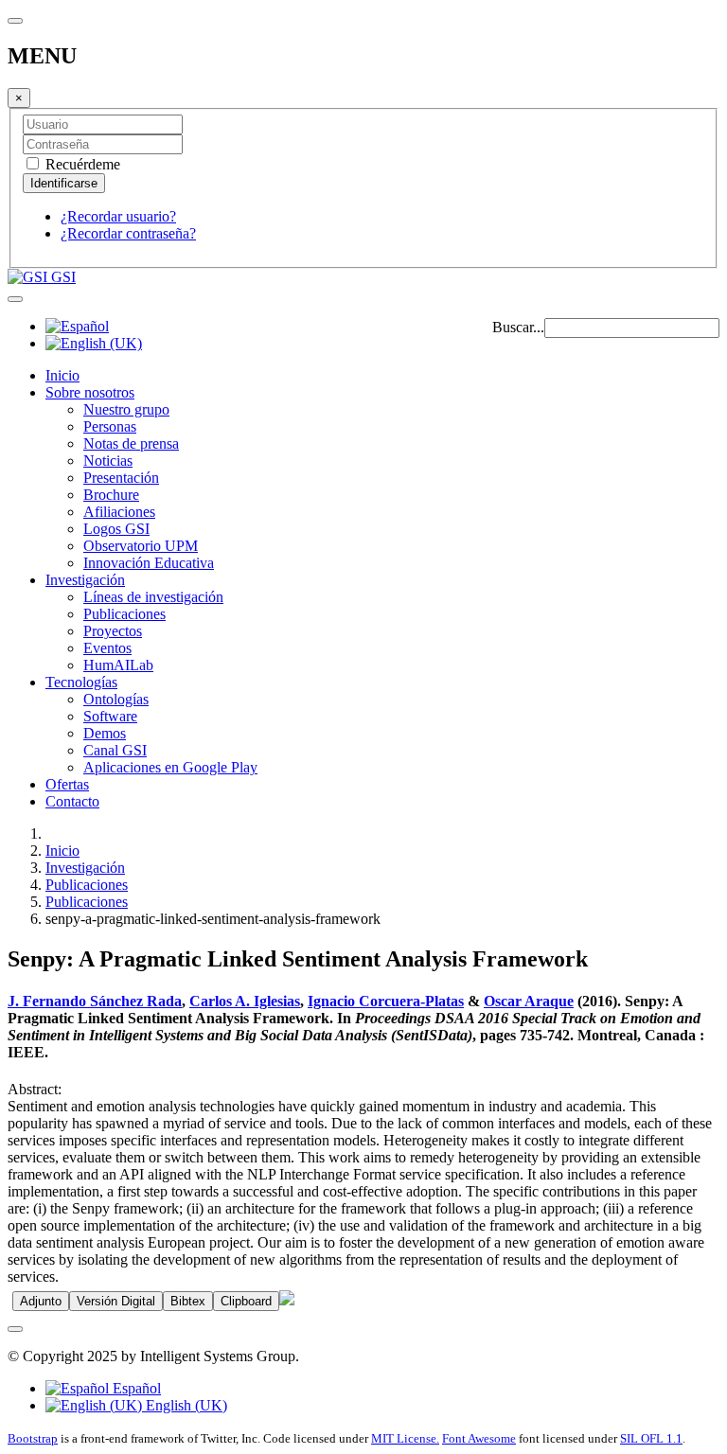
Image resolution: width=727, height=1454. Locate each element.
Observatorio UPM (140, 546)
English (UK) (184, 1405)
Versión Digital (116, 1301)
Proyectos (112, 631)
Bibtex (187, 1301)
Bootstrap (33, 1438)
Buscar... (518, 327)
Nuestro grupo (126, 409)
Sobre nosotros (89, 392)
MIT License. (405, 1438)
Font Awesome (479, 1438)
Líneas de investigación (153, 597)
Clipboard (246, 1301)
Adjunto (41, 1301)
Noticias (108, 460)
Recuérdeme (81, 164)
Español (135, 1388)
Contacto (72, 801)
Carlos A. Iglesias (244, 1001)
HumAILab (118, 665)
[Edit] (286, 1300)
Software (110, 716)
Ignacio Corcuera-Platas (386, 1001)
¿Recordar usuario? (118, 216)
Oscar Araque (529, 1001)
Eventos (107, 648)
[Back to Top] (15, 1329)
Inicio (62, 375)
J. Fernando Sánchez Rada (95, 1001)
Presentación (121, 478)
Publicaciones (124, 614)
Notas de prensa (131, 443)
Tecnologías (81, 682)
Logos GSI (116, 529)
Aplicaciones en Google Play (170, 767)
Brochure (111, 495)
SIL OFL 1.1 (651, 1438)
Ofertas (67, 784)
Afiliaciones (119, 512)
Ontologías (116, 699)
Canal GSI (115, 750)
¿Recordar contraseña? (128, 233)
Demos (104, 733)
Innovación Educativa (148, 563)
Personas (109, 426)
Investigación (85, 580)
